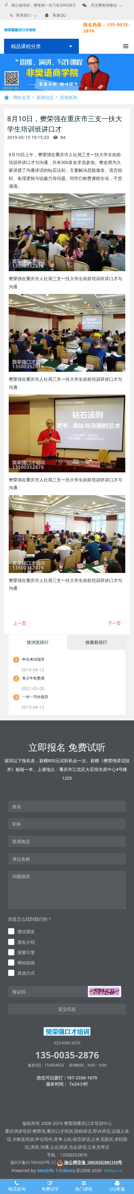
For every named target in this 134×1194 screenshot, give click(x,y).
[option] (67, 72)
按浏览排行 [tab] (38, 642)
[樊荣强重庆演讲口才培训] (19, 29)
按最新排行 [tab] (96, 642)
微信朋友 (26, 931)
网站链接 (26, 963)
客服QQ (59, 15)
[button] (104, 991)
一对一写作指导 (35, 696)
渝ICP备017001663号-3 (32, 1162)
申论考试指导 (33, 659)
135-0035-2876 (67, 1054)
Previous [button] (3, 72)
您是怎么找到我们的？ (30, 919)
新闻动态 (45, 97)
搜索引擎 (26, 952)
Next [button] (131, 72)
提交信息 (67, 1009)
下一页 (114, 623)
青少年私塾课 (33, 678)
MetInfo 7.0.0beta (56, 1170)
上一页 (19, 623)
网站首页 (21, 97)
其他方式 (26, 973)
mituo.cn (113, 1170)
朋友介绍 (26, 942)
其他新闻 (68, 97)
